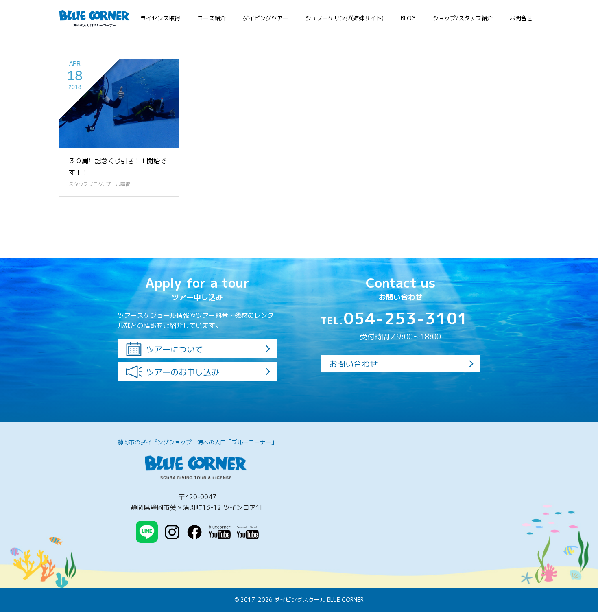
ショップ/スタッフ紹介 (463, 18)
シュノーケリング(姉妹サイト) (345, 18)
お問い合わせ (353, 363)
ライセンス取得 (160, 18)
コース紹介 (211, 18)
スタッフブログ (86, 184)
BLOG (408, 18)
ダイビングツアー (265, 18)
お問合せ (521, 18)
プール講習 (118, 184)
